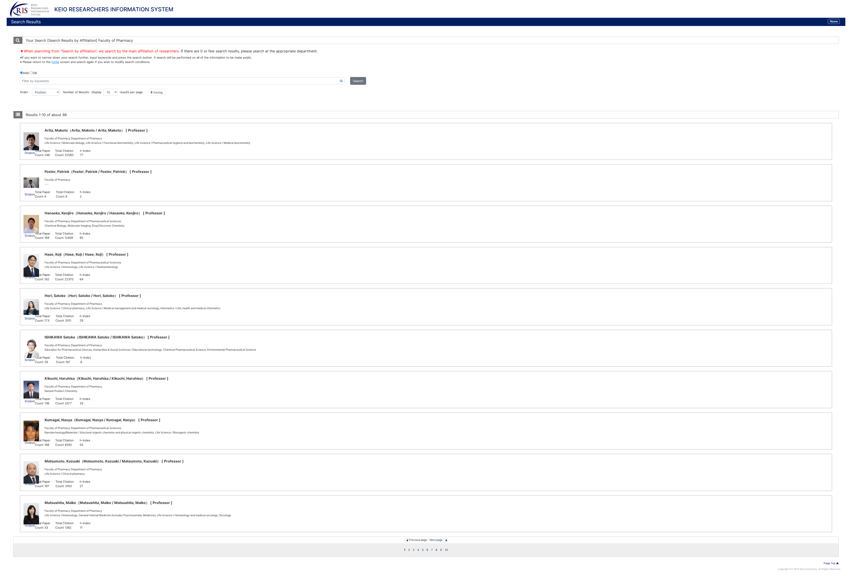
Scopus (30, 152)
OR (35, 73)
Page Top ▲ (831, 563)
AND (26, 73)
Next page (436, 539)
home (55, 62)
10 (446, 549)
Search (358, 81)
